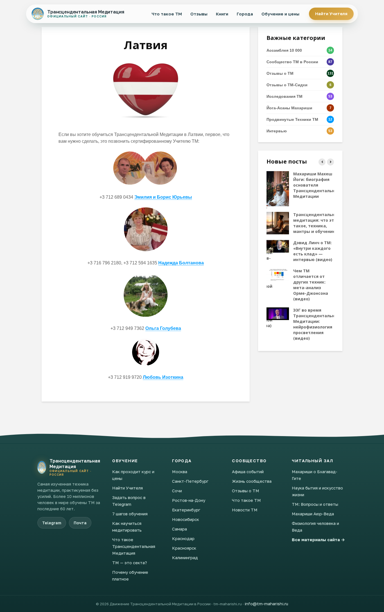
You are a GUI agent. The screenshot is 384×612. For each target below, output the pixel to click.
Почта (80, 522)
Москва (179, 471)
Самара (179, 528)
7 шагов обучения (130, 513)
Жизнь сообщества (252, 481)
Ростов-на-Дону (188, 500)
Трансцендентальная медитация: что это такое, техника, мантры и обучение (316, 223)
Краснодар (183, 538)
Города (245, 13)
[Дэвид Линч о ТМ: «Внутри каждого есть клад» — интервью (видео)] (277, 245)
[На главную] (41, 467)
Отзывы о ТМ (245, 490)
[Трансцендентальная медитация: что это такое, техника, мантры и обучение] (277, 222)
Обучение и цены (280, 13)
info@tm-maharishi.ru (266, 603)
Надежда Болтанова (181, 262)
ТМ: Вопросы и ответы (315, 504)
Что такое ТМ (167, 13)
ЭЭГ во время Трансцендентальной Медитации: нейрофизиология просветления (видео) (316, 324)
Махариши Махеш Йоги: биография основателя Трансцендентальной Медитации (316, 185)
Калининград (185, 557)
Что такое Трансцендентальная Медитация (133, 546)
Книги (222, 13)
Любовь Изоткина (163, 377)
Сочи (177, 490)
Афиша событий (248, 471)
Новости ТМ (244, 509)
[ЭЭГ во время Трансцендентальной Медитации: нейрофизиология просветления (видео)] (277, 313)
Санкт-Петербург (190, 481)
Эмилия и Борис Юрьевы (163, 197)
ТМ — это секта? (129, 562)
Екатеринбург (186, 509)
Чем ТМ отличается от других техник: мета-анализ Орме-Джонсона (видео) (310, 285)
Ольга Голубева (163, 328)
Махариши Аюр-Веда (313, 513)
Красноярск (184, 547)
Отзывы (198, 13)
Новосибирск (185, 519)
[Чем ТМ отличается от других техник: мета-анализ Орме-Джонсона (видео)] (277, 273)
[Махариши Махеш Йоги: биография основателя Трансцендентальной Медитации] (277, 188)
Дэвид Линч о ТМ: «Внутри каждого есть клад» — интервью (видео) (312, 251)
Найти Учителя (331, 13)
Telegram (51, 522)
